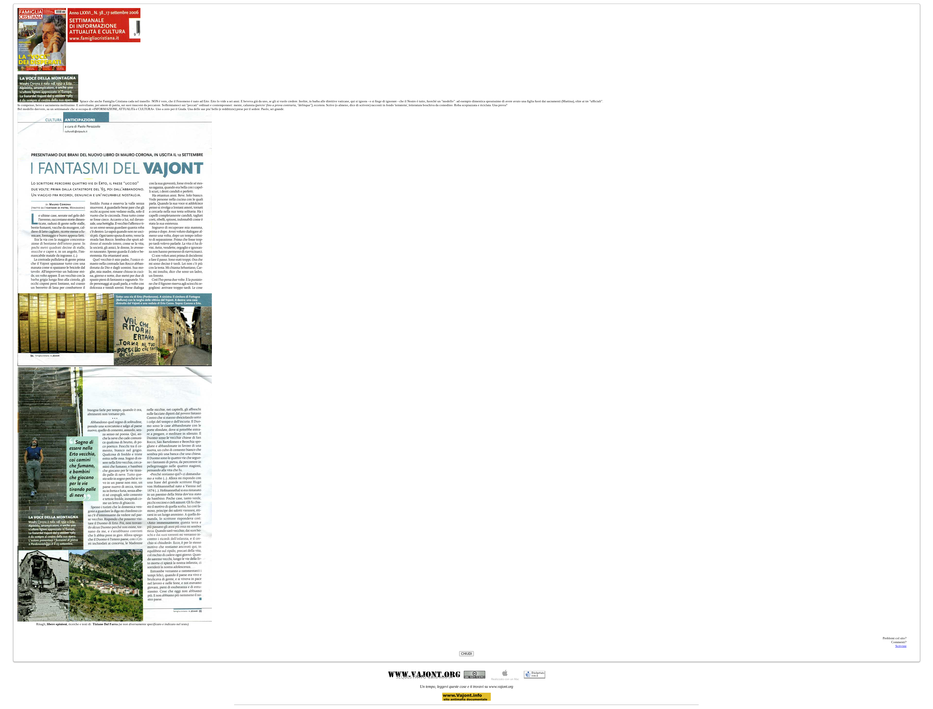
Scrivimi (901, 646)
